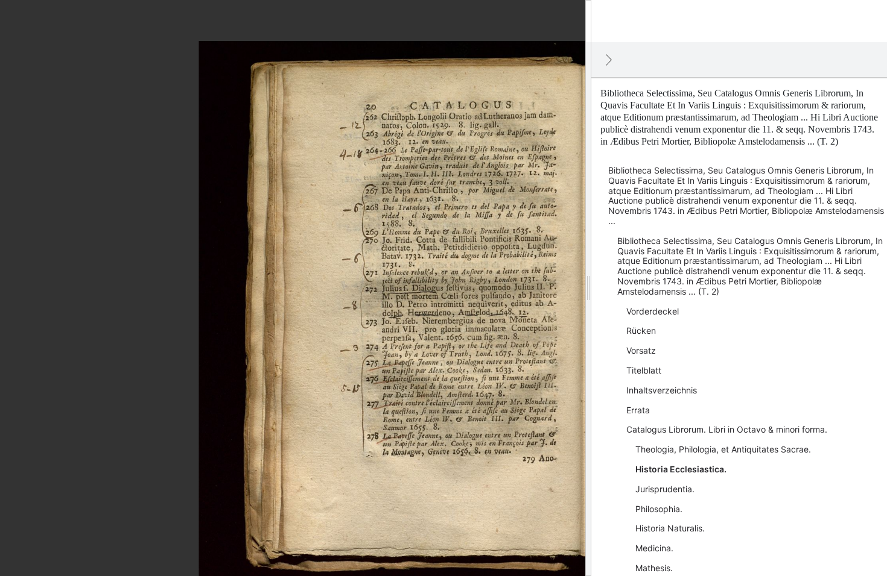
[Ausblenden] (608, 59)
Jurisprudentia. (665, 489)
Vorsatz (641, 350)
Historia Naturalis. (670, 528)
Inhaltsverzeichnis (661, 390)
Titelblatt (643, 370)
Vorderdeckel (652, 311)
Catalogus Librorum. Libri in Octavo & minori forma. (726, 429)
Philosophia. (658, 509)
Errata (638, 410)
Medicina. (654, 548)
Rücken (641, 330)
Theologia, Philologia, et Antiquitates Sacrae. (723, 449)
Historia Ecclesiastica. (680, 469)
